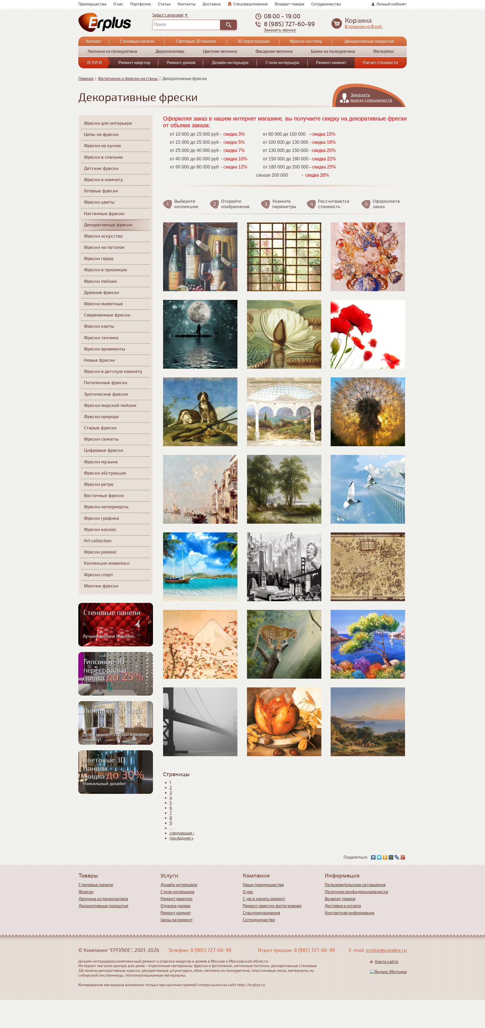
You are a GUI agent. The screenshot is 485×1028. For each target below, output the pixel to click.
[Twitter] (379, 857)
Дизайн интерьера (230, 62)
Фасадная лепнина (273, 51)
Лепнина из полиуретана (112, 51)
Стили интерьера (282, 62)
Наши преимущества (263, 884)
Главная (85, 78)
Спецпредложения (250, 4)
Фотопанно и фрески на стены (128, 78)
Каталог (94, 41)
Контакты (187, 4)
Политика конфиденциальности (356, 891)
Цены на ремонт (177, 919)
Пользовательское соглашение (355, 884)
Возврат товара (289, 4)
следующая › (182, 833)
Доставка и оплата (343, 905)
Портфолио (140, 4)
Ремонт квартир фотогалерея (272, 905)
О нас (118, 4)
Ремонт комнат (331, 62)
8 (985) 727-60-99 (289, 24)
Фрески (86, 891)
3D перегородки (253, 41)
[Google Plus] (403, 857)
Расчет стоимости (380, 62)
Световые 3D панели (196, 41)
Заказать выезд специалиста (371, 97)
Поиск (160, 24)
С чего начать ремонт (264, 898)
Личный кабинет (391, 4)
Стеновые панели (137, 41)
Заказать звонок (280, 30)
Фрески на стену (306, 41)
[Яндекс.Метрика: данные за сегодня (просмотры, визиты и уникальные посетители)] (388, 971)
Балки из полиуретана (333, 51)
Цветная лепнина (220, 51)
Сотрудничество (326, 4)
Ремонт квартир (134, 62)
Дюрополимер (169, 51)
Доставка (212, 4)
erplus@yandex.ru (386, 950)
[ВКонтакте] (373, 857)
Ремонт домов (181, 62)
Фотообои (383, 51)
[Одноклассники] (385, 857)
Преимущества (92, 4)
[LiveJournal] (397, 857)
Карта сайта (386, 961)
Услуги (94, 62)
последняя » (181, 838)
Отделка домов (175, 905)
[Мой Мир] (391, 857)
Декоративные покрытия (369, 41)
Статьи (164, 4)
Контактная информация (349, 912)
